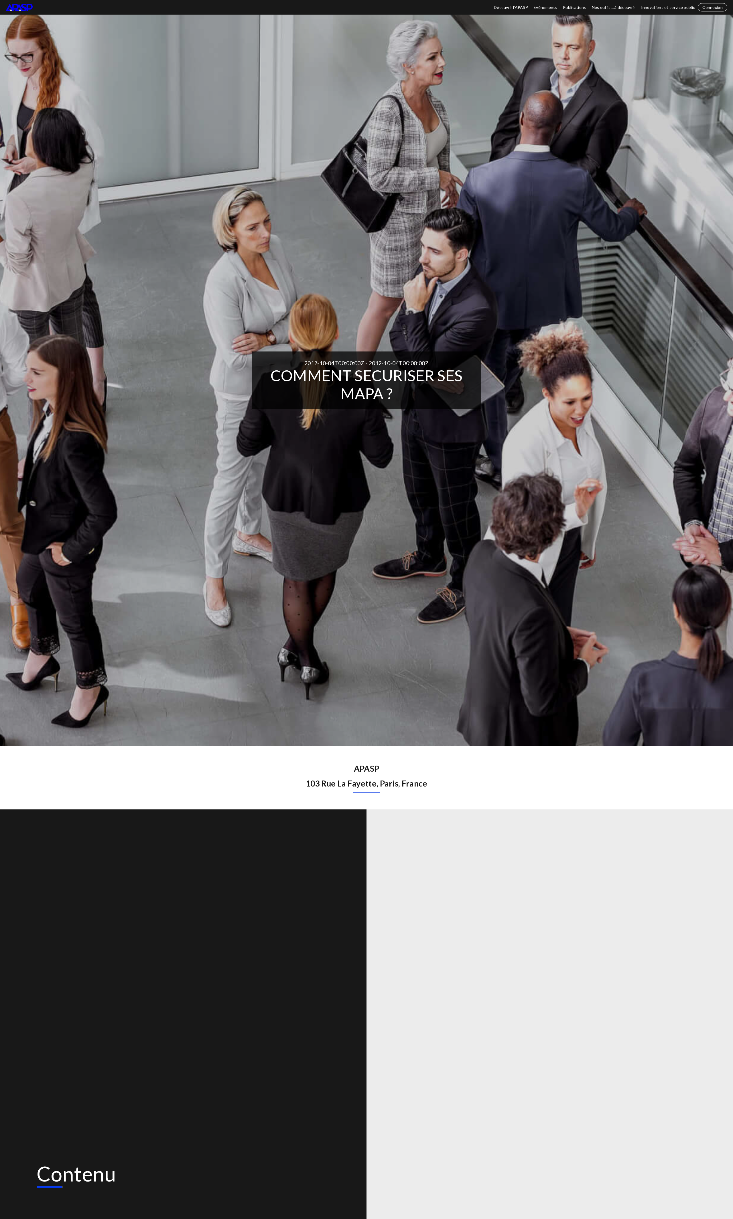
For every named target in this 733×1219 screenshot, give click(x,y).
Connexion (712, 7)
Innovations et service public (668, 7)
